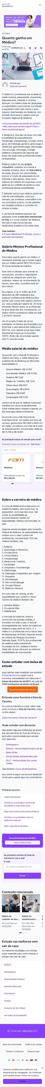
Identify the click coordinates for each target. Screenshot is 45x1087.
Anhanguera (12, 744)
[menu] (40, 5)
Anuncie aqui (33, 1051)
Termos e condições (15, 1051)
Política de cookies (33, 1044)
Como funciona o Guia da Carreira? (19, 717)
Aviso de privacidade (12, 1044)
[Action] (22, 21)
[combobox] (22, 450)
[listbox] (22, 812)
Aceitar (22, 1081)
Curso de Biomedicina (26, 769)
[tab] (12, 483)
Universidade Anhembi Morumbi (21, 756)
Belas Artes (12, 752)
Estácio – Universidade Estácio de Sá (24, 748)
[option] (22, 797)
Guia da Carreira (12, 675)
